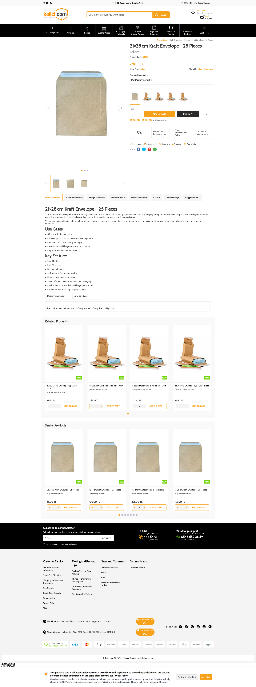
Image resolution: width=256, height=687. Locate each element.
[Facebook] (180, 627)
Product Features (52, 197)
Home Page (162, 40)
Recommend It (151, 144)
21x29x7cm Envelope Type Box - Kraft (192, 385)
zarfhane (71, 308)
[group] (84, 105)
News (103, 572)
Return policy (49, 598)
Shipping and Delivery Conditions (53, 581)
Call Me (156, 197)
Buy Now (187, 113)
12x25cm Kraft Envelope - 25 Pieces (63, 489)
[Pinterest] (192, 627)
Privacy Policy (49, 603)
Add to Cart (159, 113)
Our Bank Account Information (51, 569)
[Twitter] (186, 627)
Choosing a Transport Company (82, 588)
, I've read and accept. (62, 544)
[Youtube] (198, 627)
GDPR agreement (54, 544)
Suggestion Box (192, 197)
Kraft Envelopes (176, 40)
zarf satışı (79, 308)
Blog (103, 577)
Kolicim (134, 52)
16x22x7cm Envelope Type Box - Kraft (149, 385)
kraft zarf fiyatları (106, 308)
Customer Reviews (109, 567)
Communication (137, 567)
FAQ (45, 608)
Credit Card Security (52, 593)
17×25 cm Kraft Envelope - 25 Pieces (191, 489)
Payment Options (74, 197)
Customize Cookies (187, 677)
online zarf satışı (91, 308)
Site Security (49, 588)
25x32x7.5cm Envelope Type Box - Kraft (62, 387)
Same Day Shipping (52, 575)
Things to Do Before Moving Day (81, 580)
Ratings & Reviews (97, 197)
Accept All (205, 677)
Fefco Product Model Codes (110, 584)
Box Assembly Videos (82, 594)
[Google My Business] (210, 627)
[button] (82, 170)
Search (164, 14)
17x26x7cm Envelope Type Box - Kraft (106, 385)
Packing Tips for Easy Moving (81, 572)
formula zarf (61, 308)
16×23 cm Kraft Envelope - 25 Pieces (148, 489)
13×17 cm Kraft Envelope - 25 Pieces (105, 489)
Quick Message (172, 197)
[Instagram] (204, 627)
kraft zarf (51, 308)
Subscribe (106, 538)
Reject (105, 682)
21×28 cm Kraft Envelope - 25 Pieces (198, 40)
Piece (132, 109)
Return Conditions (139, 197)
